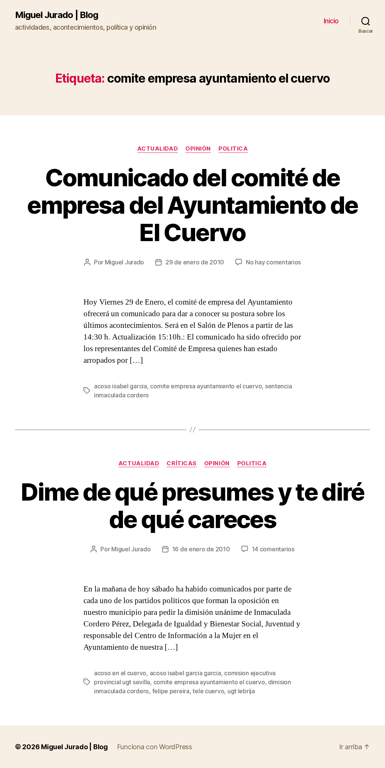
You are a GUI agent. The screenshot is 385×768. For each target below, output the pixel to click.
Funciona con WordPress (154, 747)
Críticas (181, 463)
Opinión (198, 148)
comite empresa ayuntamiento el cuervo (206, 386)
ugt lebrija (241, 691)
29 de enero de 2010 (194, 262)
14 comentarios (273, 549)
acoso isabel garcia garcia (185, 673)
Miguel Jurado (124, 262)
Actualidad (157, 148)
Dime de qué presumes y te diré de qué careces (192, 505)
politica (233, 148)
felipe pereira (170, 691)
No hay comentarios (273, 262)
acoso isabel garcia (120, 386)
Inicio (331, 21)
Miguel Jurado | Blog (56, 15)
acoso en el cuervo (120, 673)
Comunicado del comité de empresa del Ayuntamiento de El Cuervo (192, 205)
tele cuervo (208, 691)
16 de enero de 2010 (201, 549)
